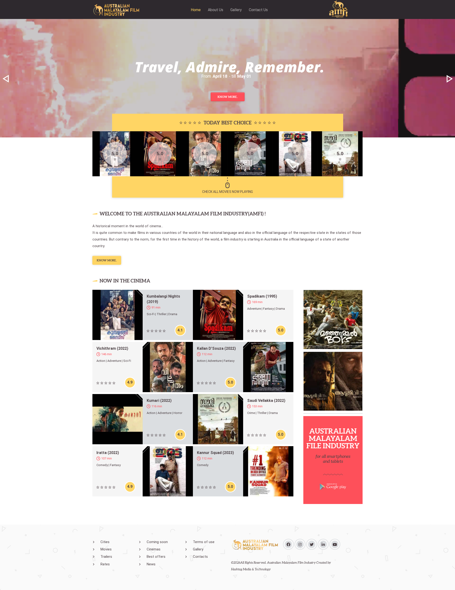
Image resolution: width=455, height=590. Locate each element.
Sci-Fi (151, 314)
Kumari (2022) (159, 400)
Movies (106, 549)
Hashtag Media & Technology (251, 569)
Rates (105, 564)
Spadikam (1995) (262, 296)
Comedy (102, 465)
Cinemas (153, 549)
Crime (251, 413)
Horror (177, 413)
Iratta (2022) (107, 452)
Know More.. (228, 96)
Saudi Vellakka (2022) (266, 400)
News (151, 564)
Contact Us (258, 10)
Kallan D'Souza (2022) (216, 348)
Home (196, 10)
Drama (172, 314)
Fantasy (268, 308)
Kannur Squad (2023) (215, 452)
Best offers (156, 556)
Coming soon (157, 542)
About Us (215, 10)
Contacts (200, 556)
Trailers (106, 556)
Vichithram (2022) (112, 348)
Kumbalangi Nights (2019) (163, 299)
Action (100, 361)
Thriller (161, 314)
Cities (104, 542)
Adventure (254, 308)
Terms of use (203, 542)
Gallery (236, 10)
